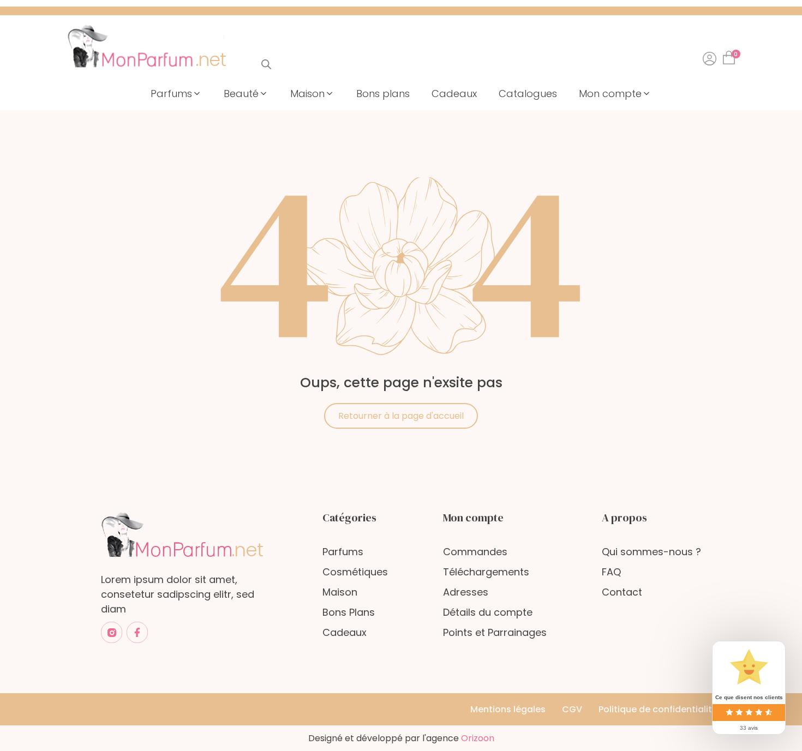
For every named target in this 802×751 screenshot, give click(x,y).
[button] (176, 93)
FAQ (611, 572)
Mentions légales (508, 709)
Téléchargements (486, 572)
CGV (572, 709)
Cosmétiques (355, 572)
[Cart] (731, 54)
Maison (339, 592)
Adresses (465, 592)
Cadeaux (344, 632)
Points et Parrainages (495, 632)
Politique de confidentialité (657, 709)
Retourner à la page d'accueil (401, 416)
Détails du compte (487, 612)
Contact (622, 592)
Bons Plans (348, 612)
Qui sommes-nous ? (651, 551)
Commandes (475, 551)
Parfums (342, 551)
